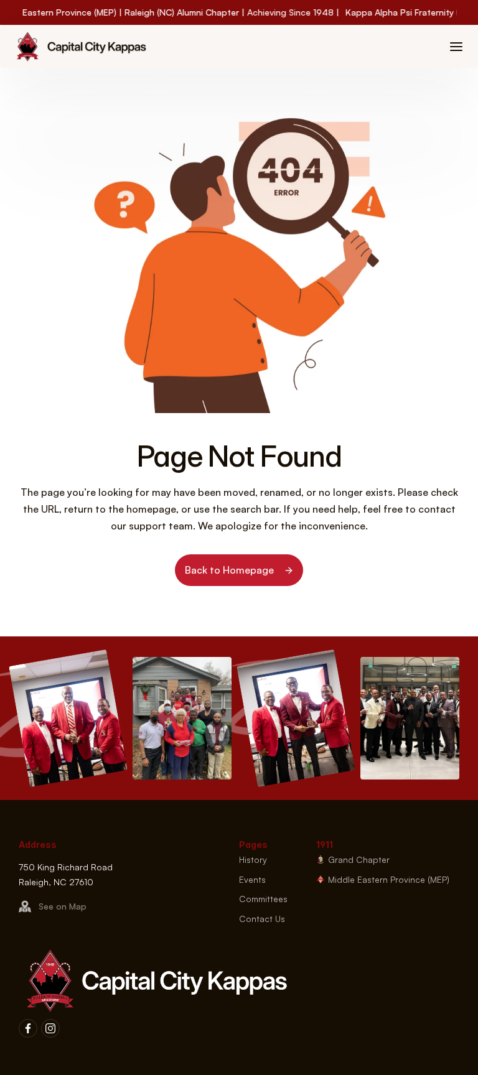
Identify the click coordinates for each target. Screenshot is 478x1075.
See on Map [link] (63, 906)
